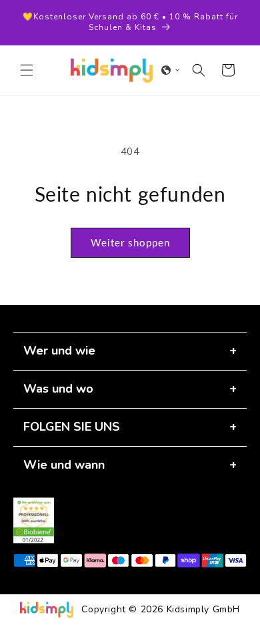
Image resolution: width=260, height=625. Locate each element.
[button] (26, 70)
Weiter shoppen (130, 242)
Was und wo (58, 389)
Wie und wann (64, 465)
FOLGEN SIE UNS (71, 427)
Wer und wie (59, 351)
